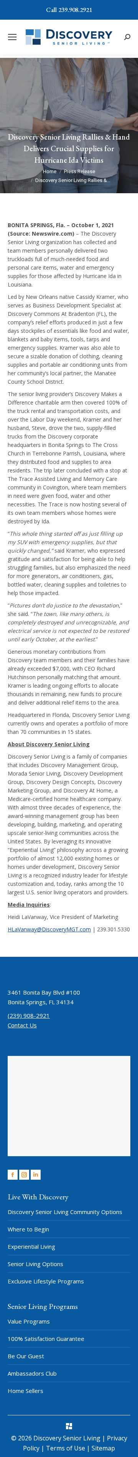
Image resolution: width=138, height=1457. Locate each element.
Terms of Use (66, 1448)
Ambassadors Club (32, 1373)
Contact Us (22, 1025)
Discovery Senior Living (66, 1438)
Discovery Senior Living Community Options (65, 1212)
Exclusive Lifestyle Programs (46, 1281)
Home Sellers (25, 1391)
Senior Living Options (35, 1264)
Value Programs (29, 1321)
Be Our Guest (26, 1356)
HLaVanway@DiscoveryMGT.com (49, 929)
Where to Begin (28, 1229)
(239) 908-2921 (29, 1015)
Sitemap (103, 1448)
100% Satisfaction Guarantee (46, 1338)
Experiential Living (31, 1246)
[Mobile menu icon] (12, 37)
